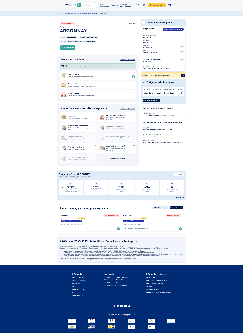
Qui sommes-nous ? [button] (79, 280)
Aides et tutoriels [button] (78, 289)
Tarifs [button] (74, 286)
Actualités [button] (76, 283)
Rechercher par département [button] (115, 286)
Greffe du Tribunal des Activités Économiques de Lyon (163, 142)
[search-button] (79, 5)
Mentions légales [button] (152, 289)
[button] (104, 5)
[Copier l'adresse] (182, 59)
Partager (133, 23)
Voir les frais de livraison (127, 59)
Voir (183, 75)
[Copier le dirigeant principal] (181, 92)
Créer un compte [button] (78, 277)
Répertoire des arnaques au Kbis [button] (159, 292)
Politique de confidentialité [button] (156, 280)
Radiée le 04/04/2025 (68, 23)
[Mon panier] (144, 5)
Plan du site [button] (150, 277)
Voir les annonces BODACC (117, 158)
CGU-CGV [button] (150, 286)
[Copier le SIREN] (182, 46)
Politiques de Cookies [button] (154, 283)
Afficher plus (180, 197)
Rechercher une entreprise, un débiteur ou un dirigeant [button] (116, 278)
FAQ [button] (73, 292)
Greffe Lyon (81, 218)
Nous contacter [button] (78, 295)
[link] (90, 222)
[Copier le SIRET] (182, 51)
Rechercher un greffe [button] (112, 282)
